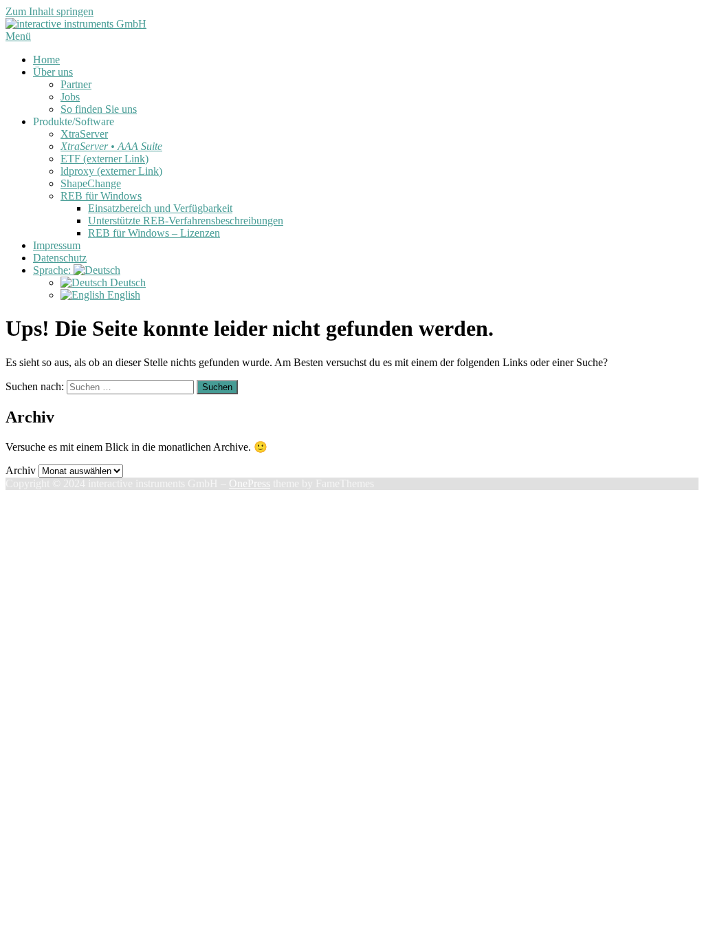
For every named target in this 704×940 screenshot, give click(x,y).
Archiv (21, 470)
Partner (75, 84)
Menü (18, 36)
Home (46, 59)
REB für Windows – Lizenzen (154, 233)
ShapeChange (90, 183)
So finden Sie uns (98, 109)
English (122, 295)
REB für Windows (101, 196)
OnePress (249, 483)
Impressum (56, 245)
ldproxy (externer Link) (111, 171)
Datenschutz (60, 258)
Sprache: (53, 270)
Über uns (53, 72)
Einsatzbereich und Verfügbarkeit (160, 208)
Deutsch (126, 282)
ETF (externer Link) (104, 158)
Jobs (70, 97)
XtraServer (84, 134)
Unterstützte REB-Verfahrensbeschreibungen (185, 220)
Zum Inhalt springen (50, 11)
